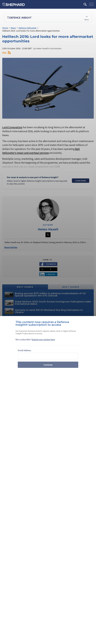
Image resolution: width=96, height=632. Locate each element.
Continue (48, 364)
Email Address (24, 350)
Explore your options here (43, 339)
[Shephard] (13, 4)
